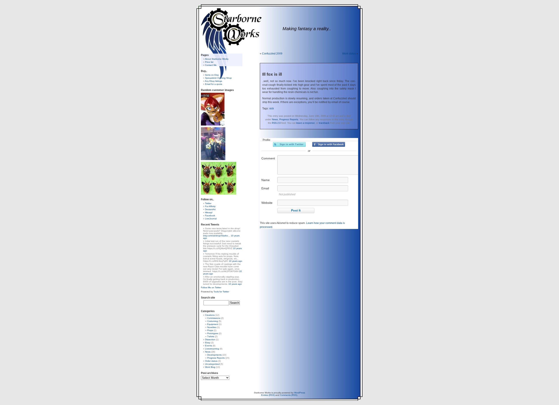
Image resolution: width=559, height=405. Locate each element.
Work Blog (210, 367)
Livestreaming (212, 348)
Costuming (212, 321)
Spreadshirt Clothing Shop (218, 78)
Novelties (211, 327)
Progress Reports (288, 119)
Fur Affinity (210, 206)
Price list (209, 62)
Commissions (213, 318)
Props (210, 330)
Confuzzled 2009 (272, 53)
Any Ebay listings (213, 81)
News (275, 119)
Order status (211, 361)
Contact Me (211, 65)
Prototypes (212, 333)
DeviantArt (210, 209)
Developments (214, 355)
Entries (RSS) (268, 395)
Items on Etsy (212, 75)
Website (267, 202)
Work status (349, 53)
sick (271, 108)
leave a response (305, 123)
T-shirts (210, 336)
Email (265, 188)
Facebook (210, 215)
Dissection (210, 339)
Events (208, 345)
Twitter (208, 203)
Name (265, 180)
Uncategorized (212, 364)
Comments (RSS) (288, 395)
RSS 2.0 (276, 123)
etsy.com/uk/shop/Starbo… (216, 235)
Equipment (212, 324)
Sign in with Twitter (289, 144)
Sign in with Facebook (328, 144)
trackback (324, 123)
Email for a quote (213, 84)
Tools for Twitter (221, 291)
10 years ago (235, 261)
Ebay (207, 342)
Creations (210, 315)
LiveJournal (211, 218)
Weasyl (208, 212)
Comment (268, 158)
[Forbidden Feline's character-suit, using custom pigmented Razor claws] (212, 125)
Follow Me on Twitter (211, 287)
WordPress (299, 392)
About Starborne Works (216, 59)
